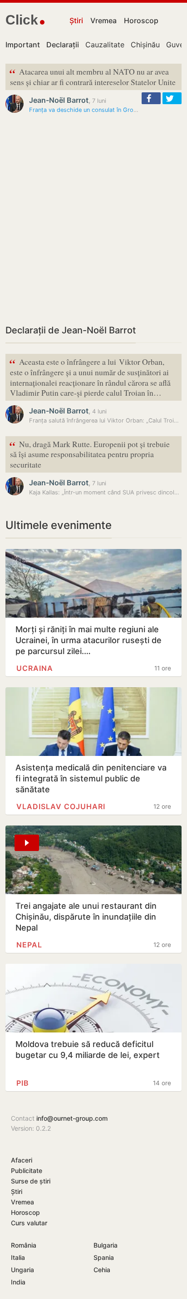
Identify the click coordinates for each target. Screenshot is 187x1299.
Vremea (103, 20)
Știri (76, 20)
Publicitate (26, 1170)
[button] (151, 98)
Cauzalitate (104, 44)
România (23, 1245)
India (18, 1282)
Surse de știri (30, 1181)
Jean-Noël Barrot (59, 100)
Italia (18, 1257)
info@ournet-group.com (72, 1118)
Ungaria (22, 1270)
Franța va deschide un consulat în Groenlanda (91, 109)
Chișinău (145, 44)
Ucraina (34, 668)
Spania (104, 1257)
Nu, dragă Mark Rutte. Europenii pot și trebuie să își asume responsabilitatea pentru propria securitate (89, 453)
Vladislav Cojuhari (60, 806)
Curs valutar (29, 1223)
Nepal (29, 944)
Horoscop (141, 20)
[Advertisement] (93, 218)
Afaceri (21, 1160)
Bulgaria (106, 1245)
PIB (22, 1083)
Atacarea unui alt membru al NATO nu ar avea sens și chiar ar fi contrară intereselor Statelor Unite (92, 76)
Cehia (102, 1270)
